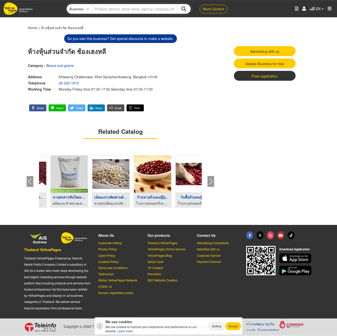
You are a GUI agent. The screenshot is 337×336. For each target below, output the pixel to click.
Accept (233, 326)
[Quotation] (296, 9)
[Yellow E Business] (249, 235)
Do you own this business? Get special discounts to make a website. (120, 38)
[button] (37, 107)
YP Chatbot (155, 268)
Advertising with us (264, 51)
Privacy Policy (107, 249)
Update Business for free (264, 63)
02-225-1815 (69, 82)
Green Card (155, 261)
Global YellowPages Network (117, 280)
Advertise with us (208, 249)
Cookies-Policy (108, 261)
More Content (213, 8)
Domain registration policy (115, 293)
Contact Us (206, 235)
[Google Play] (296, 270)
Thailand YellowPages (42, 249)
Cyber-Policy (106, 255)
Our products (159, 235)
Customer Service (209, 255)
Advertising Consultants (213, 243)
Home (32, 27)
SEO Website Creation (163, 280)
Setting (216, 326)
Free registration (265, 76)
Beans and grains (60, 65)
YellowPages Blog (160, 255)
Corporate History (110, 243)
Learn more (125, 331)
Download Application (294, 249)
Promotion (154, 274)
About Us (106, 235)
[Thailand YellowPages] (260, 235)
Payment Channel (209, 261)
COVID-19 (105, 286)
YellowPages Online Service (167, 249)
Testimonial (105, 274)
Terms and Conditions (113, 268)
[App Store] (296, 258)
